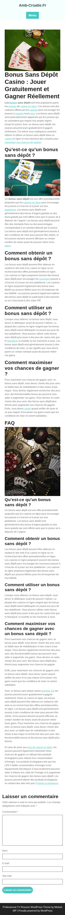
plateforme (10, 209)
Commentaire (10, 812)
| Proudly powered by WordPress (34, 910)
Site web (7, 876)
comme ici (47, 691)
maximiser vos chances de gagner (23, 142)
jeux (32, 113)
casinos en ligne (32, 202)
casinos (33, 110)
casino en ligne (28, 106)
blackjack (12, 341)
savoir (27, 408)
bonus (13, 102)
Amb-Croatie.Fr (32, 5)
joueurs (12, 106)
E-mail (5, 863)
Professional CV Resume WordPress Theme (27, 907)
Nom (4, 850)
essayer (19, 113)
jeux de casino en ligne (39, 747)
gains (8, 245)
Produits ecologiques (46, 783)
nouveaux (44, 279)
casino (8, 138)
